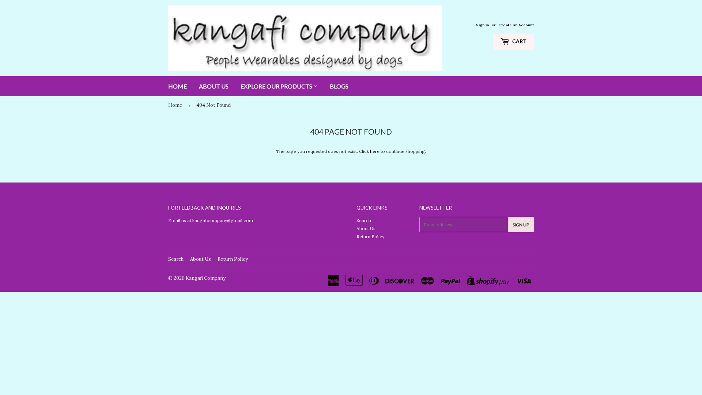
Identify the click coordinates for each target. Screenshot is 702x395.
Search (363, 220)
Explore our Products (277, 86)
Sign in (482, 25)
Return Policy (370, 236)
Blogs (339, 86)
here (375, 151)
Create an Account (516, 25)
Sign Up (521, 224)
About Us (214, 86)
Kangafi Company (206, 278)
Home (177, 86)
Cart (518, 41)
